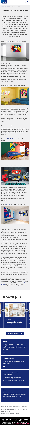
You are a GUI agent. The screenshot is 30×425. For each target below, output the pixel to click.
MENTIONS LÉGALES (5, 411)
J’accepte (24, 423)
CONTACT (3, 414)
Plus (14, 423)
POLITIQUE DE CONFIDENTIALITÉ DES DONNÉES (11, 413)
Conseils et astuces (8, 358)
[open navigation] (27, 2)
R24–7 (9, 139)
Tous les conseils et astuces (15, 333)
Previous (3, 310)
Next (27, 310)
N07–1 (8, 204)
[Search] (25, 2)
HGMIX (5, 341)
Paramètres (18, 423)
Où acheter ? (6, 390)
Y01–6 (8, 85)
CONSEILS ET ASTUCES (5, 6)
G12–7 (13, 139)
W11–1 (8, 41)
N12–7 (8, 165)
